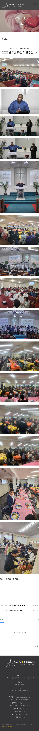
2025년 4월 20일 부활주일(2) (17, 605)
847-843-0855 (19, 684)
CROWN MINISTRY (7, 727)
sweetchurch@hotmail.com (19, 690)
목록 (36, 646)
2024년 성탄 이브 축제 (16, 610)
